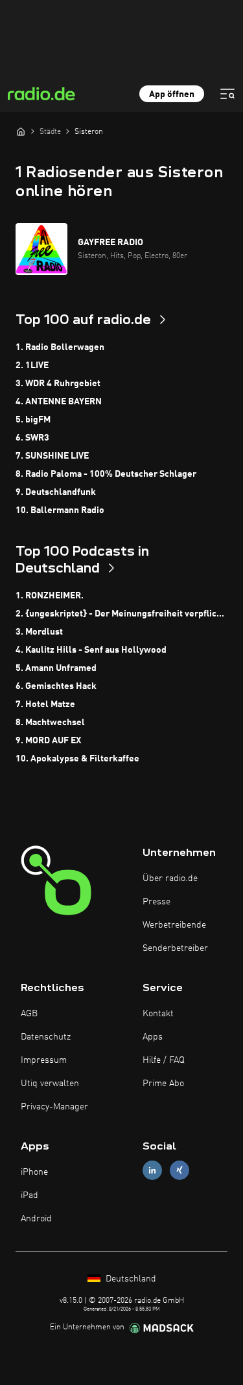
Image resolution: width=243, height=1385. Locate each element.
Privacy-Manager (54, 1106)
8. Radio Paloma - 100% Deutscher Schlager (106, 474)
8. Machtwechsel (50, 722)
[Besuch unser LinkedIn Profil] (152, 1170)
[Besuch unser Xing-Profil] (179, 1170)
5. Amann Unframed (56, 668)
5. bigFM (33, 419)
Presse (156, 901)
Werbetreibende (174, 925)
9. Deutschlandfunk (56, 492)
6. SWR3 (32, 437)
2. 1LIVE (32, 365)
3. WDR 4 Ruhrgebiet (58, 383)
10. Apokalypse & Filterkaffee (77, 758)
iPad (29, 1195)
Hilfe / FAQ (164, 1060)
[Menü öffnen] (227, 94)
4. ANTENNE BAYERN (59, 401)
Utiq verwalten (50, 1083)
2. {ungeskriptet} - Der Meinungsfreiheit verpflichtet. (121, 613)
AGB (29, 1013)
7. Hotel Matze (45, 704)
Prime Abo (163, 1083)
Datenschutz (46, 1036)
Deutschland (129, 1278)
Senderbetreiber (175, 948)
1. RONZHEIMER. (50, 595)
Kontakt (158, 1013)
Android (36, 1218)
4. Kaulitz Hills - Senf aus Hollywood (91, 650)
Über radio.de (170, 878)
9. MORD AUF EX (48, 740)
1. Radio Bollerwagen (60, 347)
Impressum (44, 1060)
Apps (153, 1036)
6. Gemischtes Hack (56, 686)
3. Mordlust (39, 632)
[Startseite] (21, 131)
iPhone (34, 1172)
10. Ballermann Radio (60, 510)
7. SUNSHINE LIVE (52, 456)
